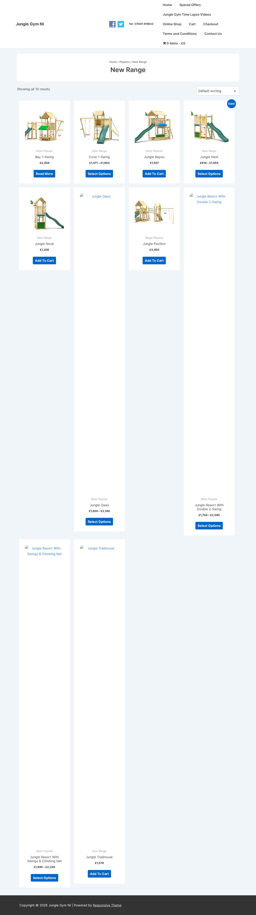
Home (167, 5)
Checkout (210, 24)
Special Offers (190, 5)
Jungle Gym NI (30, 24)
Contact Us (213, 34)
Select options (99, 174)
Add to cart (154, 174)
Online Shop (172, 24)
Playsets (124, 61)
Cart (192, 24)
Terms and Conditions (180, 34)
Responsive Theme (107, 905)
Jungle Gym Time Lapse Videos (187, 14)
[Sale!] (209, 126)
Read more (44, 174)
